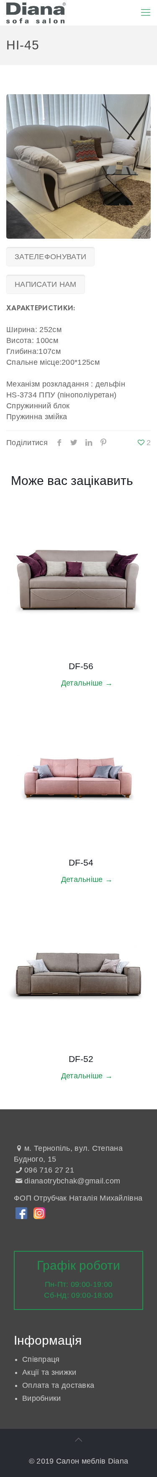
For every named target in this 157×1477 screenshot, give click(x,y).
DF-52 (81, 1059)
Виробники (41, 1398)
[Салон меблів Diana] (36, 12)
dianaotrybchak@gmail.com (72, 1181)
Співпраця (41, 1359)
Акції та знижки (49, 1372)
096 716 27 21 (49, 1170)
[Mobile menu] (146, 12)
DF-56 (81, 666)
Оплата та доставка (58, 1385)
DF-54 (81, 862)
